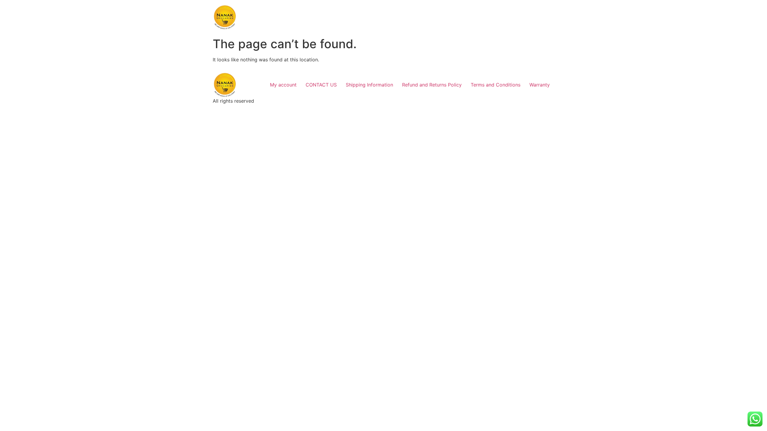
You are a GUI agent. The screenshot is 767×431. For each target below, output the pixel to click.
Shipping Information (369, 85)
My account (283, 85)
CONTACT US (321, 85)
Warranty (539, 85)
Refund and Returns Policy (432, 85)
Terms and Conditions (495, 85)
